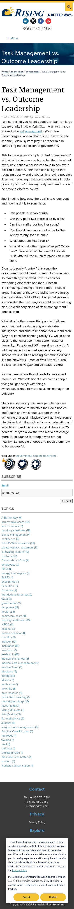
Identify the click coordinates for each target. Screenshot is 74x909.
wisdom (6, 761)
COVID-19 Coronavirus (15, 543)
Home (4, 71)
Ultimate (6, 748)
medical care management (18, 663)
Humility (6, 637)
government (33, 71)
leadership (8, 654)
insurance (7, 650)
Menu (14, 38)
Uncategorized (10, 753)
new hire (6, 688)
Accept (26, 897)
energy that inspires (13, 573)
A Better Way (9, 517)
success (6, 723)
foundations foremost (14, 594)
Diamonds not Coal (13, 560)
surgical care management (17, 727)
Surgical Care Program (15, 731)
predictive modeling (14, 697)
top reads (7, 735)
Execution (7, 586)
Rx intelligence (10, 718)
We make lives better (14, 757)
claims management (14, 535)
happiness (7, 607)
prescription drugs (12, 701)
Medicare (7, 671)
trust (4, 744)
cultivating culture (12, 552)
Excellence (8, 582)
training (6, 740)
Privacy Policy (19, 870)
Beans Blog (17, 71)
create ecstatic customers (17, 547)
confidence (8, 539)
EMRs (4, 569)
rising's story (9, 714)
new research (9, 693)
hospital (6, 629)
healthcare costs (11, 616)
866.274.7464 (37, 28)
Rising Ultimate (10, 710)
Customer (7, 556)
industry (6, 641)
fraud (4, 599)
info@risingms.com (37, 806)
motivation (8, 684)
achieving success (12, 522)
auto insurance (10, 526)
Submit (66, 501)
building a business (13, 530)
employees (8, 564)
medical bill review (13, 659)
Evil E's (5, 577)
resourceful (8, 706)
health (5, 611)
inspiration (8, 646)
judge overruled (31, 131)
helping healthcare (45, 456)
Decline (53, 897)
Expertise (7, 590)
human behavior (11, 633)
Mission (6, 680)
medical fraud (9, 667)
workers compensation (15, 765)
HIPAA (5, 624)
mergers (6, 676)
